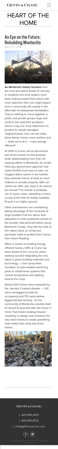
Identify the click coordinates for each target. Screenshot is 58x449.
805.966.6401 (30, 415)
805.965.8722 (30, 421)
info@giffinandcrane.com (30, 426)
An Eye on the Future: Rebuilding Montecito (23, 40)
